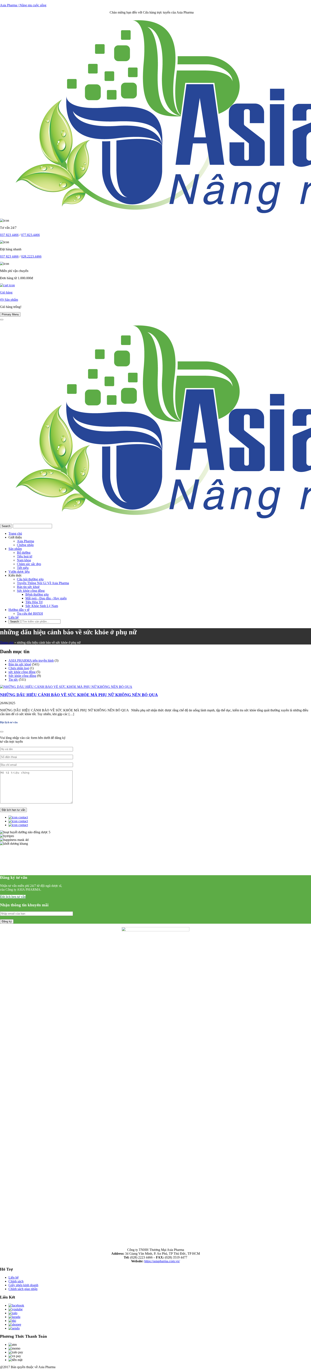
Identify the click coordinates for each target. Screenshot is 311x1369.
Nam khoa (24, 560)
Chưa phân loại (18, 668)
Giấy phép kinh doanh (23, 1285)
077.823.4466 (30, 235)
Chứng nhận (25, 545)
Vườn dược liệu (19, 571)
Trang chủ (15, 533)
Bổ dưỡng (23, 552)
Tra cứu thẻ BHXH (30, 613)
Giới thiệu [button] (15, 537)
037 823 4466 (9, 235)
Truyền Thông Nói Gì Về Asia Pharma (43, 583)
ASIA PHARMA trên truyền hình (31, 660)
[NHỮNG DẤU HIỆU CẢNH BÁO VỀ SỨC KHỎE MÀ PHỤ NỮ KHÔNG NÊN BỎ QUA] (66, 687)
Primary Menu (10, 314)
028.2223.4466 (31, 256)
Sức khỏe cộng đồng (31, 590)
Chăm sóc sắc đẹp (29, 564)
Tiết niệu (23, 568)
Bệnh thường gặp (37, 594)
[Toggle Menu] (1, 319)
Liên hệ (13, 617)
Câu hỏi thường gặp (30, 579)
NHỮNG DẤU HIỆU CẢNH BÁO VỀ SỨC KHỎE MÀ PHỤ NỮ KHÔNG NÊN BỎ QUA (79, 695)
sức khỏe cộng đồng (22, 672)
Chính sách (15, 1281)
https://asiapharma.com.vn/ (162, 1261)
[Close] (1, 731)
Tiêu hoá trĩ (24, 556)
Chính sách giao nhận (22, 1289)
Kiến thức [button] (15, 575)
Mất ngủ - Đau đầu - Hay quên (46, 598)
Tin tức (13, 679)
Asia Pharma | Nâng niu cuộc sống (23, 5)
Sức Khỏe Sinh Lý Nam (41, 606)
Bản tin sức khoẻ (28, 587)
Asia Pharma (25, 541)
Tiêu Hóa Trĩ (34, 602)
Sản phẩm (15, 549)
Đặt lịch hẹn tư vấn (13, 896)
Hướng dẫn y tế (18, 609)
